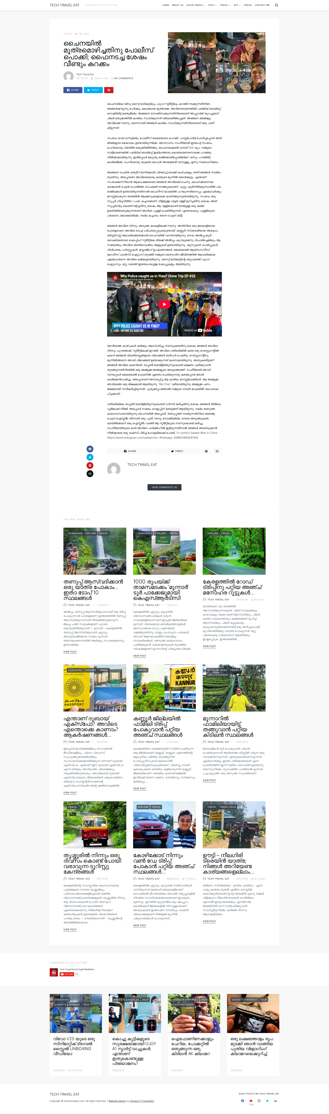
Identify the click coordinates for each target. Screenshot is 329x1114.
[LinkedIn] (275, 1102)
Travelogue (228, 807)
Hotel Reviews (217, 670)
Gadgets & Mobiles (67, 1004)
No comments (123, 78)
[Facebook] (242, 1102)
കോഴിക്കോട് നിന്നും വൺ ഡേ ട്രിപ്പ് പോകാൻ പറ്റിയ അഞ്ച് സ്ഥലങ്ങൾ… (163, 863)
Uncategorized (218, 675)
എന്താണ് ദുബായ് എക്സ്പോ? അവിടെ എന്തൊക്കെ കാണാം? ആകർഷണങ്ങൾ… (90, 726)
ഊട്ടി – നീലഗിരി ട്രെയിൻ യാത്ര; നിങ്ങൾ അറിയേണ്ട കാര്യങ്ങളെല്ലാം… (228, 863)
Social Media (194, 5)
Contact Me (262, 5)
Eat (236, 5)
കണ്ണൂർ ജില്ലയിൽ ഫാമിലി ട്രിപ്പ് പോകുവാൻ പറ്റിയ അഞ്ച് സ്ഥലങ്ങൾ (157, 726)
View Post (70, 651)
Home (165, 5)
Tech (211, 5)
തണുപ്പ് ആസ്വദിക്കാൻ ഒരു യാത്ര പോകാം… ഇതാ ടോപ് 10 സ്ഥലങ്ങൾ (93, 589)
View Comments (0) (164, 487)
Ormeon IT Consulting (142, 1100)
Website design (117, 1100)
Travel (224, 5)
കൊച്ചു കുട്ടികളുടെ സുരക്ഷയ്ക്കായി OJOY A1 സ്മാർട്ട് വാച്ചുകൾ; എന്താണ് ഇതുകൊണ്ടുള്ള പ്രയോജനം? (134, 1051)
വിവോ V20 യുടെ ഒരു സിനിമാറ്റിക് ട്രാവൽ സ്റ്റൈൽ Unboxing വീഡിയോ (74, 1046)
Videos (248, 5)
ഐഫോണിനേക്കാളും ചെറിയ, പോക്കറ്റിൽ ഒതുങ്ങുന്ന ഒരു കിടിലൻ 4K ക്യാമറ (192, 1046)
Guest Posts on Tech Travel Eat (259, 1093)
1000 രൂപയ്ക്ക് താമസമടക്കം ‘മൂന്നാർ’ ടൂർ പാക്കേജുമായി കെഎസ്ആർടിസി (161, 589)
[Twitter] (267, 1102)
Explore (90, 533)
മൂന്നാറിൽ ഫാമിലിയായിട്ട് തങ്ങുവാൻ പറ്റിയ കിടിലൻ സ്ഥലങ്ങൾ (228, 726)
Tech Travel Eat (64, 5)
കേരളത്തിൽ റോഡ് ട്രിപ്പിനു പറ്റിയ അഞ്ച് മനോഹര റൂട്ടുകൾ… (232, 587)
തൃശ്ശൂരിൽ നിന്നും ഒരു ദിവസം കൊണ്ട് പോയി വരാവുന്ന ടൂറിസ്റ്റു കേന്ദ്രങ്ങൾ (92, 863)
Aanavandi (75, 533)
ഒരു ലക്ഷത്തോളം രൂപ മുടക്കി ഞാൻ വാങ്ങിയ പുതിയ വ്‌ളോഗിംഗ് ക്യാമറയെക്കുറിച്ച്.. (251, 1046)
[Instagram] (259, 1102)
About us (178, 5)
